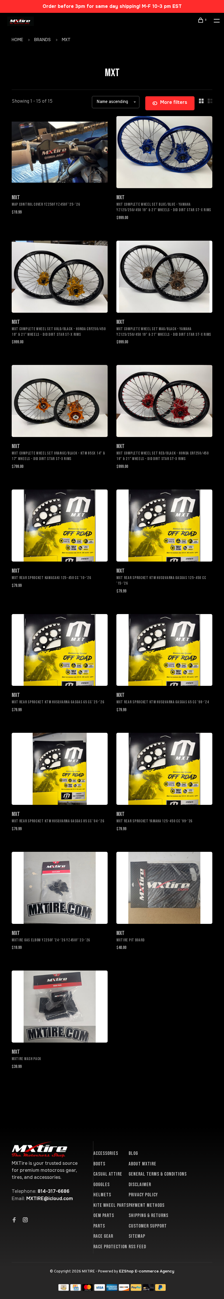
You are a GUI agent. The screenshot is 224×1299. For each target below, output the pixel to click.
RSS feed (137, 1247)
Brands (42, 39)
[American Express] (111, 1289)
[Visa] (99, 1289)
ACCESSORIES (105, 1153)
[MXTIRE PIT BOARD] (164, 889)
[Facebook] (14, 1220)
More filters (173, 102)
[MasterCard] (87, 1289)
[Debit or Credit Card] (148, 1289)
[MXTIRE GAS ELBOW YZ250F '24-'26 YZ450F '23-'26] (60, 889)
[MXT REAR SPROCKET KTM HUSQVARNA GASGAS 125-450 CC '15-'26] (164, 526)
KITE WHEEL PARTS (111, 1205)
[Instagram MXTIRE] (25, 1220)
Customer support (148, 1226)
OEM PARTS (103, 1215)
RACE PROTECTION (110, 1247)
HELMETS (102, 1195)
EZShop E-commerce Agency (146, 1271)
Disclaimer (140, 1185)
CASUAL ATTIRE (107, 1174)
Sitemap (137, 1236)
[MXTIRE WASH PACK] (60, 1008)
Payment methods (146, 1205)
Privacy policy (143, 1195)
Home (17, 39)
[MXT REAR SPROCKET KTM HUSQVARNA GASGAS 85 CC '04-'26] (60, 770)
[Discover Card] (124, 1289)
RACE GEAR (103, 1236)
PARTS (99, 1226)
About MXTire (142, 1164)
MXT (66, 39)
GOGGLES (101, 1185)
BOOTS (99, 1164)
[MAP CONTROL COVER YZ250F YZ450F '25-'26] (60, 153)
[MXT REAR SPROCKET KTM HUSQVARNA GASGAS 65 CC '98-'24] (164, 651)
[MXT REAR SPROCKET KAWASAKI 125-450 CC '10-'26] (60, 526)
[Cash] (63, 1289)
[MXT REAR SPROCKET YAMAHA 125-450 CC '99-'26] (164, 770)
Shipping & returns (148, 1215)
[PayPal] (136, 1289)
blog (133, 1153)
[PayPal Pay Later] (160, 1289)
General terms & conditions (158, 1174)
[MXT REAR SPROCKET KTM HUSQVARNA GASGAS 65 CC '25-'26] (60, 651)
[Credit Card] (75, 1289)
